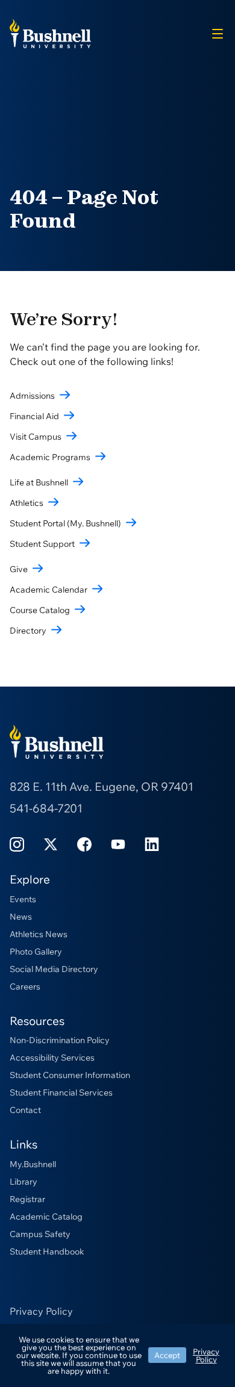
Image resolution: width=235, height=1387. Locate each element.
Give (19, 569)
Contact (25, 1110)
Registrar (27, 1199)
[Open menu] (217, 34)
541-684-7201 (46, 808)
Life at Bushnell (39, 482)
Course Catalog (40, 610)
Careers (25, 986)
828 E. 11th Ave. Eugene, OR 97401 (101, 786)
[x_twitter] (50, 843)
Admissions (32, 395)
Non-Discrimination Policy (60, 1040)
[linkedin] (152, 843)
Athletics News (38, 934)
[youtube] (118, 843)
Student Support (42, 543)
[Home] (50, 32)
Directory (28, 630)
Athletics (26, 502)
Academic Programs (50, 457)
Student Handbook (47, 1251)
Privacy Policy (41, 1311)
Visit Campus (35, 436)
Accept (167, 1355)
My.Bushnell (33, 1164)
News (21, 916)
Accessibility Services (52, 1057)
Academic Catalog (46, 1216)
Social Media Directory (54, 969)
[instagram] (17, 843)
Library (23, 1181)
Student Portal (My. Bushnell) (65, 523)
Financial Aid (34, 416)
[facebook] (84, 843)
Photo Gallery (36, 951)
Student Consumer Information (70, 1075)
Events (23, 899)
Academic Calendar (48, 589)
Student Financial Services (61, 1092)
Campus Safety (40, 1234)
